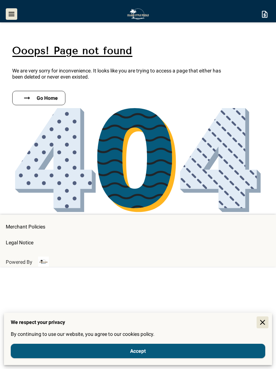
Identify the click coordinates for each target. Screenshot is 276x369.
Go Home (47, 98)
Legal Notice (19, 242)
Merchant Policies (25, 227)
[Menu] (11, 14)
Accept (138, 351)
